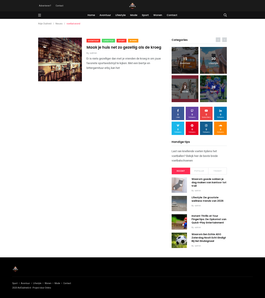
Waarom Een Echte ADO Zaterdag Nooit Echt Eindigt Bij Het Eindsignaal (209, 238)
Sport (145, 15)
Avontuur (105, 15)
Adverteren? (45, 5)
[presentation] (218, 39)
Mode (133, 15)
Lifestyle (120, 15)
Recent (181, 171)
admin (198, 190)
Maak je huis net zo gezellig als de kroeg (123, 47)
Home (91, 15)
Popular (199, 171)
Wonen (157, 15)
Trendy (217, 171)
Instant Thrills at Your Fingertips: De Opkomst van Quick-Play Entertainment (209, 219)
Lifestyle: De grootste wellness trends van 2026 (207, 199)
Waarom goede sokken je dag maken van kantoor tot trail (209, 182)
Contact (59, 5)
